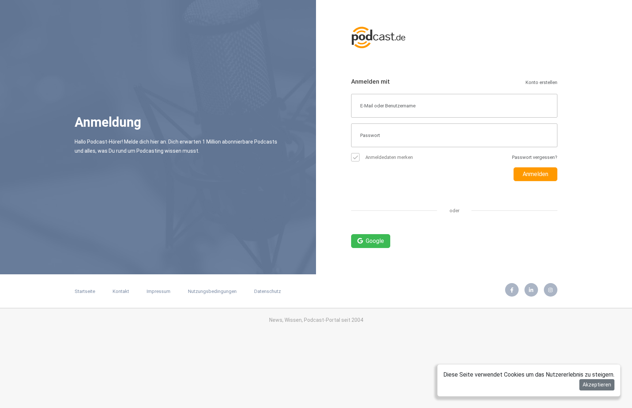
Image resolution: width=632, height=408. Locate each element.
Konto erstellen (541, 82)
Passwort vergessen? (534, 157)
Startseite (85, 291)
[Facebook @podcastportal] (512, 290)
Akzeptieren (597, 385)
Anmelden (535, 174)
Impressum (158, 291)
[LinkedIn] (531, 290)
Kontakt (121, 291)
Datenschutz (267, 291)
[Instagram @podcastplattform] (550, 290)
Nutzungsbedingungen (212, 291)
